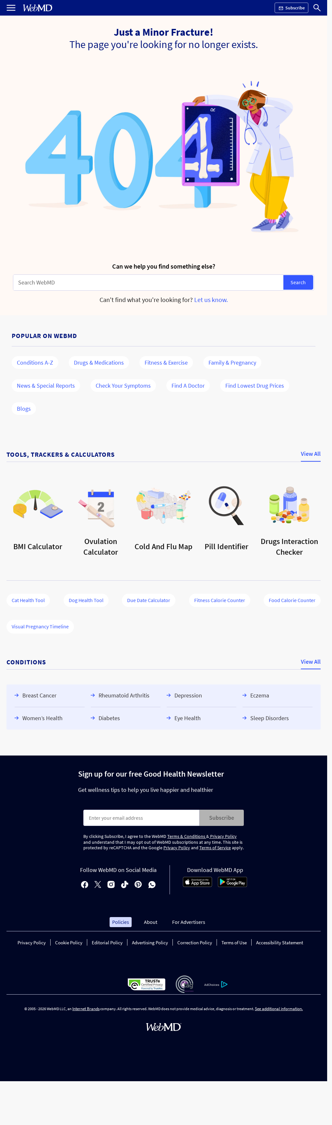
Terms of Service (215, 848)
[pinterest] (138, 885)
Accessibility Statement (279, 942)
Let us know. (211, 300)
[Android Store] (232, 885)
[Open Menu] (11, 8)
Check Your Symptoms (123, 385)
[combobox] (148, 282)
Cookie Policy (68, 942)
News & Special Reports (46, 385)
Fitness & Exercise (166, 362)
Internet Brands (86, 1008)
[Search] (317, 8)
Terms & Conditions (186, 836)
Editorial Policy (107, 942)
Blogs (24, 408)
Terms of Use (234, 942)
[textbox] (148, 282)
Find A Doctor (188, 385)
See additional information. (279, 1008)
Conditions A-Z (35, 362)
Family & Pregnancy (232, 362)
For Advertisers (188, 922)
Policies (120, 922)
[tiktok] (124, 885)
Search (298, 282)
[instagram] (111, 885)
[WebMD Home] (37, 8)
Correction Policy (194, 942)
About (150, 922)
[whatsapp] (152, 885)
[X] (97, 885)
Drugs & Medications (99, 362)
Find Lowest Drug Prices (254, 385)
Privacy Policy (223, 836)
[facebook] (84, 885)
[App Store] (197, 885)
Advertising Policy (150, 942)
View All (311, 454)
